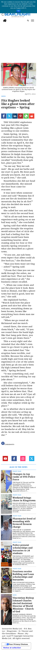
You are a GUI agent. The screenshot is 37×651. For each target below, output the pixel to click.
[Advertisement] (18, 42)
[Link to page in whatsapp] (26, 116)
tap (32, 21)
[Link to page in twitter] (9, 116)
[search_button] (28, 20)
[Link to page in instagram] (22, 458)
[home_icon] (5, 20)
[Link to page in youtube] (5, 458)
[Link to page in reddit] (31, 116)
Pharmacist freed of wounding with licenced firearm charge (24, 522)
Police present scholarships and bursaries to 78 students (23, 549)
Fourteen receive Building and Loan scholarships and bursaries (23, 575)
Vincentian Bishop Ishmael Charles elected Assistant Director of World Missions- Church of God (23, 605)
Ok (18, 11)
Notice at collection (12, 648)
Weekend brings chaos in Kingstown (24, 499)
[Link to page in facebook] (3, 116)
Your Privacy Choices (18, 644)
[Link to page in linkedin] (14, 116)
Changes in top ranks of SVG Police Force (24, 477)
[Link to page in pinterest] (20, 116)
